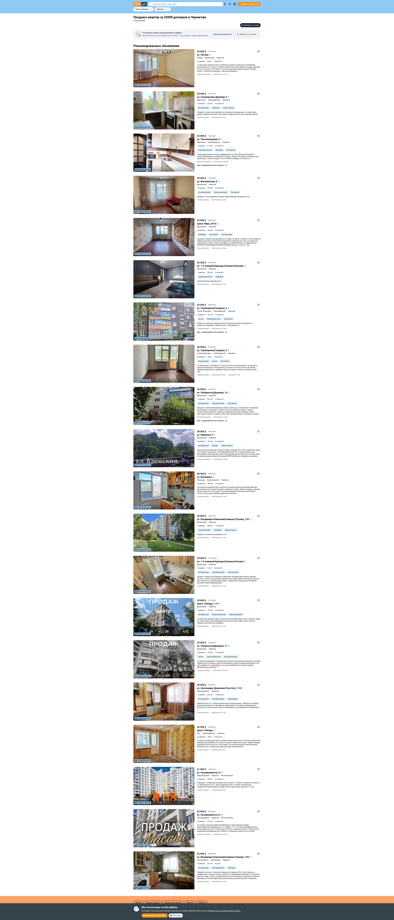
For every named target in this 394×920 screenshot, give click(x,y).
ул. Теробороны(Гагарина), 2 (212, 350)
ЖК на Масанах (227, 776)
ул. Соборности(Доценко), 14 (212, 392)
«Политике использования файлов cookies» (224, 911)
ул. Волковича (204, 477)
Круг (198, 733)
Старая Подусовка (204, 311)
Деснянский (209, 58)
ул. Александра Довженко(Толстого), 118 (219, 688)
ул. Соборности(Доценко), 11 (212, 646)
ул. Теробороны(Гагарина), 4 (212, 308)
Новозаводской (214, 100)
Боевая (200, 58)
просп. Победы (205, 730)
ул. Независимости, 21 (209, 772)
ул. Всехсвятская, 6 (207, 181)
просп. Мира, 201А (207, 223)
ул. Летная (203, 54)
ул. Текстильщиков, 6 (208, 139)
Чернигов (220, 58)
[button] (235, 4)
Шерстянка (201, 100)
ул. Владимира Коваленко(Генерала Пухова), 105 (223, 857)
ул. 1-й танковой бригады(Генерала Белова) (220, 266)
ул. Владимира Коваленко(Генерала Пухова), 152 (223, 519)
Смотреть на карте (251, 25)
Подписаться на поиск (247, 34)
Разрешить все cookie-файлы (154, 915)
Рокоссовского (203, 860)
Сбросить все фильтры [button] (222, 34)
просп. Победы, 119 (207, 603)
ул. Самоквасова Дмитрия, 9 (212, 97)
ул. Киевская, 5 (205, 435)
